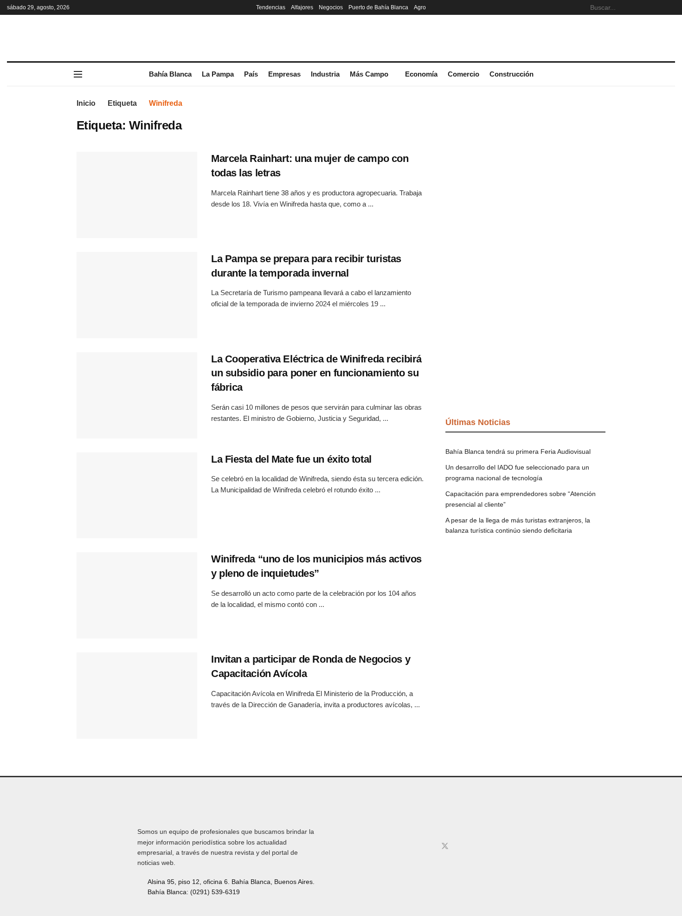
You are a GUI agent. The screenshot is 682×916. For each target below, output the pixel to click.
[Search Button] (670, 7)
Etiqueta (122, 103)
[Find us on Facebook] (414, 846)
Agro (420, 7)
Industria (325, 74)
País (251, 74)
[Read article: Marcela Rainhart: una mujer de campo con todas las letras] (137, 195)
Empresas (284, 74)
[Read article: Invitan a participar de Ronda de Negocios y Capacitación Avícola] (137, 695)
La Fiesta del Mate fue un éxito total (291, 459)
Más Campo (369, 74)
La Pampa (218, 74)
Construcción (511, 74)
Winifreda (165, 103)
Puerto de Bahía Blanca (378, 7)
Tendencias (270, 7)
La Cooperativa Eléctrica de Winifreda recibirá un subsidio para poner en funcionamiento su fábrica (316, 373)
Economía (421, 74)
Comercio (463, 74)
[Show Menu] (78, 74)
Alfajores (302, 7)
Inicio (86, 103)
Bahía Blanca (170, 74)
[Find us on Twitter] (445, 846)
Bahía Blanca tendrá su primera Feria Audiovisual (518, 451)
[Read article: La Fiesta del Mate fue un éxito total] (137, 495)
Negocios (331, 7)
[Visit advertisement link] (525, 168)
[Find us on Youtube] (460, 846)
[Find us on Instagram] (429, 846)
